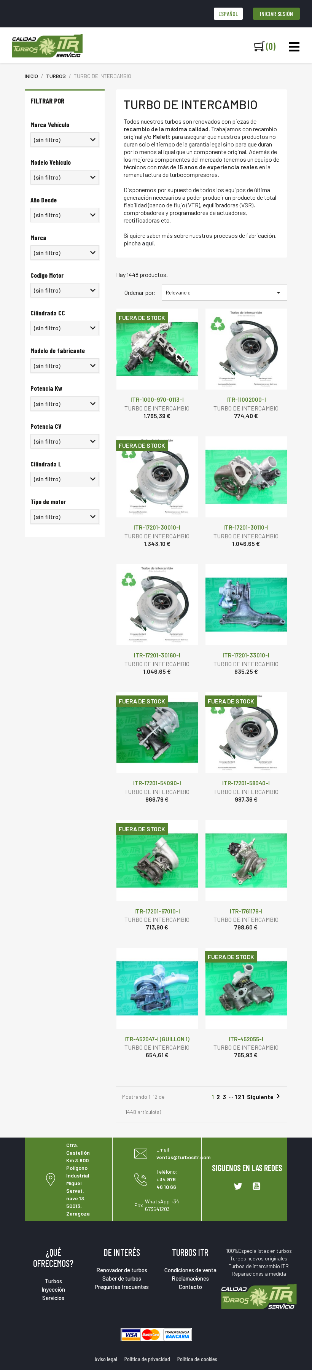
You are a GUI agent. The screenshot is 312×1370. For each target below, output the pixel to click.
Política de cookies (197, 1359)
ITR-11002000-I (246, 399)
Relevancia (224, 292)
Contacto (190, 1286)
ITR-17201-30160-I (157, 655)
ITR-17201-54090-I (157, 783)
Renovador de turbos (121, 1270)
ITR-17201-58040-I (246, 783)
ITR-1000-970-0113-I (157, 399)
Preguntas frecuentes (122, 1286)
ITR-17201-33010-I (246, 655)
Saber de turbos (121, 1278)
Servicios (53, 1297)
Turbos (53, 1281)
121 (240, 1097)
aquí (148, 243)
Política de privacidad (147, 1359)
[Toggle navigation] (294, 46)
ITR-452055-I (246, 1039)
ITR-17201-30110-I (246, 527)
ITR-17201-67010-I (157, 911)
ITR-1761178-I (246, 911)
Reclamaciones (190, 1278)
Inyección (53, 1289)
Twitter (238, 1186)
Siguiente (265, 1096)
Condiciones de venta (190, 1270)
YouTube (256, 1186)
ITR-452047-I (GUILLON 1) (156, 1039)
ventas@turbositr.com (183, 1157)
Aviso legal (106, 1359)
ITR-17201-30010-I (157, 527)
